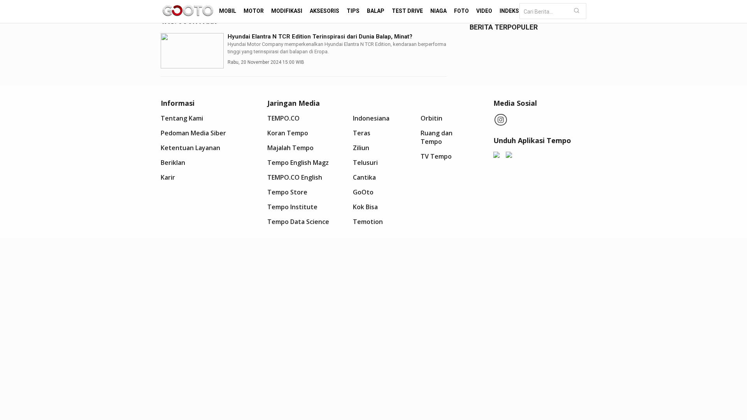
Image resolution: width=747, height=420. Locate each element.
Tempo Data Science (298, 221)
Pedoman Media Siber (193, 133)
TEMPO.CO (283, 118)
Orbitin (431, 118)
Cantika (364, 177)
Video (484, 11)
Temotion (368, 221)
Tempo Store (287, 192)
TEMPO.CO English (294, 177)
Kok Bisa (365, 207)
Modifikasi (286, 11)
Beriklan (173, 162)
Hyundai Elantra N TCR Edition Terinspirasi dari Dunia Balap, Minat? (320, 36)
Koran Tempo (287, 133)
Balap (375, 11)
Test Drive (407, 11)
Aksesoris (324, 11)
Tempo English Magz (298, 162)
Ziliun (361, 148)
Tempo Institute (292, 207)
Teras (361, 133)
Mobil (227, 11)
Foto (461, 11)
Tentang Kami (182, 118)
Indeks (509, 11)
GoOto (363, 192)
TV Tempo (436, 156)
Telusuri (365, 162)
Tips (353, 11)
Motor (254, 11)
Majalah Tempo (290, 148)
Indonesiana (371, 118)
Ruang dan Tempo (436, 137)
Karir (168, 177)
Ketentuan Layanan (190, 148)
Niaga (438, 11)
